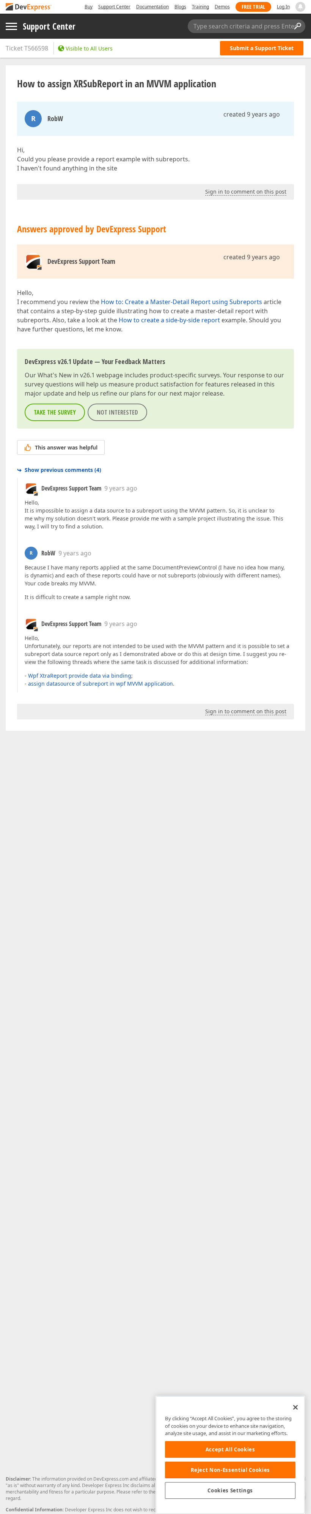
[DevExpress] (29, 7)
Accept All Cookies (230, 1449)
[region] (230, 1455)
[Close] (295, 1407)
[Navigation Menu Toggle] (11, 26)
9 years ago (120, 488)
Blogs (180, 6)
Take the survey (55, 412)
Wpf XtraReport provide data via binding (79, 675)
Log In (283, 6)
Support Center (114, 6)
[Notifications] (300, 7)
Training (200, 6)
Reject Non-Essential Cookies (230, 1470)
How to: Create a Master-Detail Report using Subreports (181, 302)
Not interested (117, 412)
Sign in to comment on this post (245, 191)
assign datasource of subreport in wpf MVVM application (100, 683)
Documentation (152, 6)
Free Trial (253, 6)
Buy (89, 6)
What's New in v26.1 (66, 375)
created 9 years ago (251, 114)
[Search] (297, 26)
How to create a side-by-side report (169, 320)
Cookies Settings (230, 1490)
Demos (222, 6)
